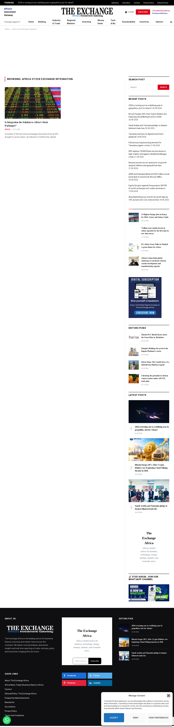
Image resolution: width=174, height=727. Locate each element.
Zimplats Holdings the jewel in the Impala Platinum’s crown (154, 349)
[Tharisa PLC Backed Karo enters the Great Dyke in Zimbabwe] (134, 337)
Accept (114, 718)
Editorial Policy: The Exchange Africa (20, 694)
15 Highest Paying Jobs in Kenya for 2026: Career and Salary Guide (154, 215)
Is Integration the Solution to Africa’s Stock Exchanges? (26, 123)
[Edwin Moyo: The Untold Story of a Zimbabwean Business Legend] (134, 365)
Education (126, 3)
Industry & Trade (56, 22)
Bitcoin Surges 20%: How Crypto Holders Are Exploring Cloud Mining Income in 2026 (151, 467)
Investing (86, 22)
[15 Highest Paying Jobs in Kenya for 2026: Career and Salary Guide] (134, 217)
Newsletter (10, 702)
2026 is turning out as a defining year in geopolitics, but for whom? (46, 2)
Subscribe (143, 12)
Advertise (115, 3)
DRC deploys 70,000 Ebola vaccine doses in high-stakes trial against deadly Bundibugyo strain (148, 154)
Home (31, 22)
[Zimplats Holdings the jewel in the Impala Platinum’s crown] (134, 351)
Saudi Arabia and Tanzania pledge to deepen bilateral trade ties (151, 507)
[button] (168, 695)
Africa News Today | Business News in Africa (24, 685)
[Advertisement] (87, 53)
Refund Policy (162, 3)
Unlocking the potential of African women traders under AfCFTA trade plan (154, 378)
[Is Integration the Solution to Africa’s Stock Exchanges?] (33, 103)
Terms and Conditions (14, 715)
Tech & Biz (113, 22)
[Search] (171, 22)
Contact (137, 3)
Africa (7, 129)
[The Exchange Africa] (87, 12)
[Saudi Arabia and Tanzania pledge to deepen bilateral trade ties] (149, 490)
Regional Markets (71, 22)
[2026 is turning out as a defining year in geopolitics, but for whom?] (149, 411)
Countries (144, 22)
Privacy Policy (148, 3)
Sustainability (128, 22)
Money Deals (101, 22)
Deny (135, 718)
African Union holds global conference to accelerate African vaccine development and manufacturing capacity (153, 262)
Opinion (159, 22)
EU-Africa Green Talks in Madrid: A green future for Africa (154, 245)
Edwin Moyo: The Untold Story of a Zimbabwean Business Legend (155, 363)
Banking (42, 22)
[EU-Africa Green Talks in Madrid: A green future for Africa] (134, 247)
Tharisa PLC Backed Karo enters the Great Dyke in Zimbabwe (154, 336)
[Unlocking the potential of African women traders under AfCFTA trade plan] (134, 378)
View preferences (158, 718)
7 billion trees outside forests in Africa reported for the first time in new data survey (155, 231)
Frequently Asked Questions (17, 698)
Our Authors (10, 707)
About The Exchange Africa (17, 680)
